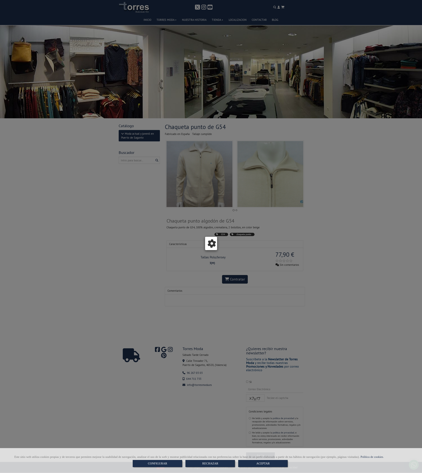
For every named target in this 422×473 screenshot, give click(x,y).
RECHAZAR (210, 463)
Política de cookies (372, 456)
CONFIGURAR (157, 463)
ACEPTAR (263, 463)
